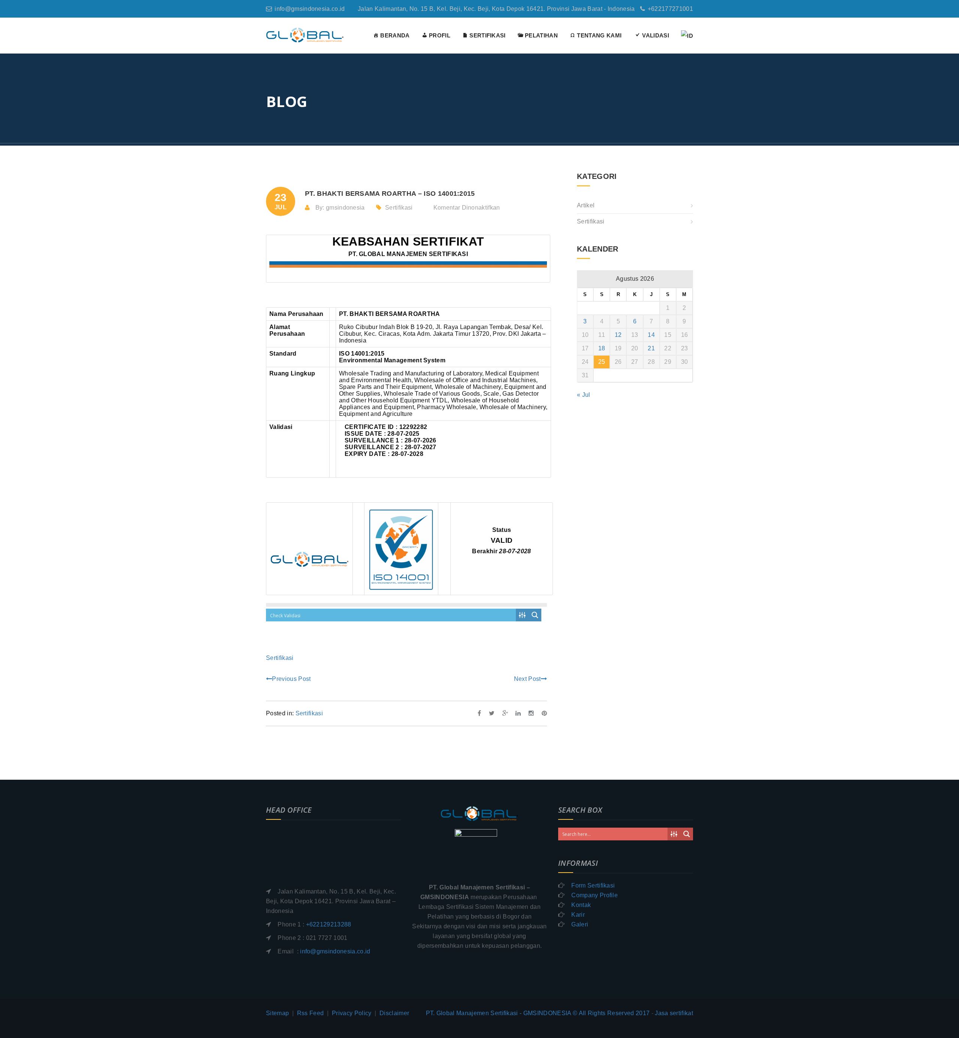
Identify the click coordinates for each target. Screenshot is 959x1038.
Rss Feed (310, 1013)
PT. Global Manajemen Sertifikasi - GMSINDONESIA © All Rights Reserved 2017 (538, 1013)
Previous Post (291, 679)
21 (651, 348)
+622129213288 (328, 924)
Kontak (581, 905)
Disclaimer (394, 1013)
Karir (578, 914)
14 (651, 335)
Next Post (527, 679)
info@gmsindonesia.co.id (310, 9)
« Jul (583, 395)
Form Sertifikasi (593, 885)
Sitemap (277, 1013)
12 (618, 335)
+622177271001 (670, 9)
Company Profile (594, 895)
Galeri (579, 924)
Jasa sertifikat (674, 1013)
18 (601, 348)
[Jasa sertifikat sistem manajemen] (305, 35)
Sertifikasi (399, 207)
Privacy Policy (351, 1013)
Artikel (586, 205)
